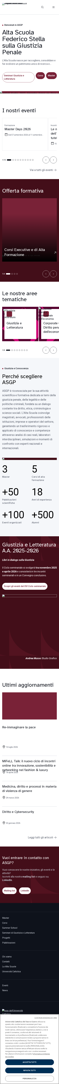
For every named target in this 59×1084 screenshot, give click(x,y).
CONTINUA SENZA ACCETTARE (45, 1018)
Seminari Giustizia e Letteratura (14, 77)
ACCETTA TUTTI (29, 1062)
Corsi (40, 75)
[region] (29, 1049)
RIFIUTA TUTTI (29, 1070)
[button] (46, 159)
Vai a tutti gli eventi (41, 170)
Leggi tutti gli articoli (40, 837)
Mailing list (9, 890)
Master (51, 75)
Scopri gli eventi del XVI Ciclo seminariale (25, 586)
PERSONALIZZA (29, 1079)
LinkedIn (25, 890)
